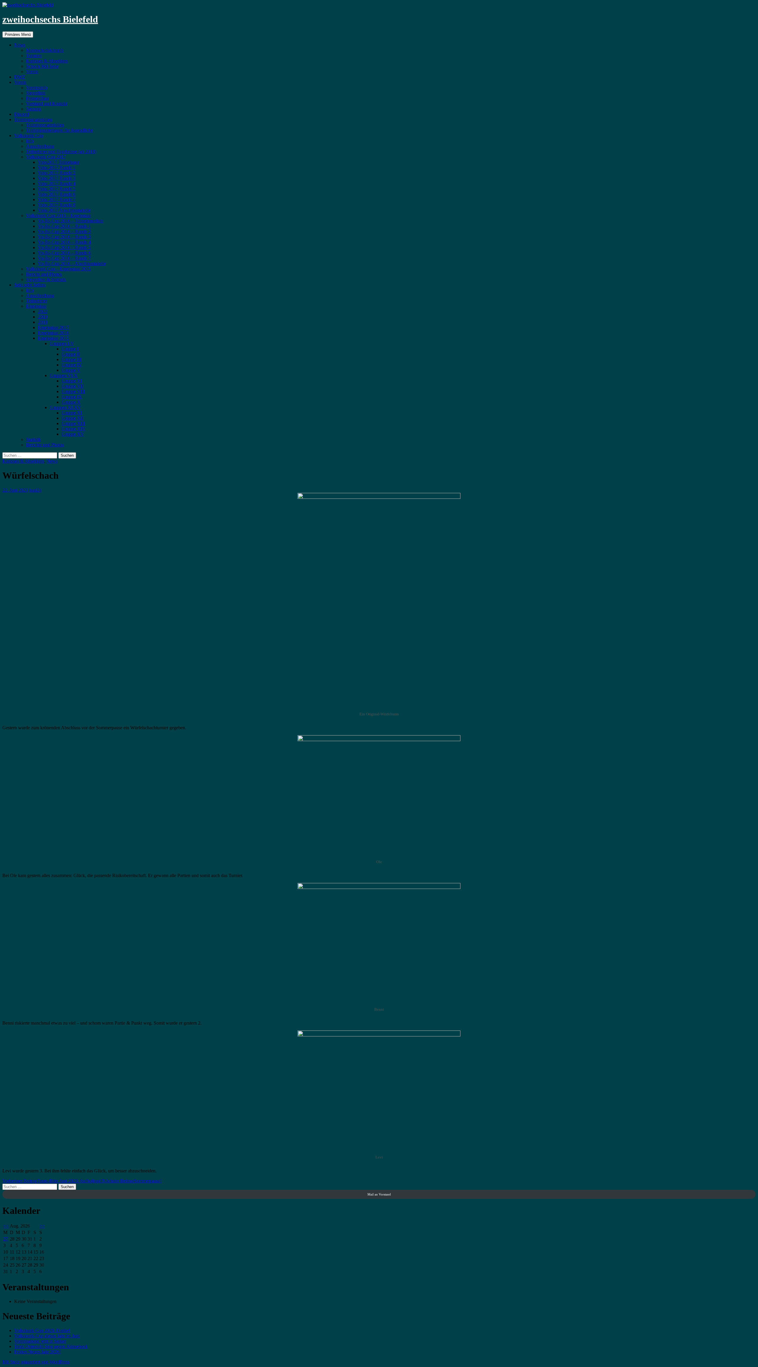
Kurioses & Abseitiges (47, 60)
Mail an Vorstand (379, 1194)
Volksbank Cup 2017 (46, 156)
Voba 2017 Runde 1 (57, 167)
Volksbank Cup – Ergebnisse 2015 (58, 268)
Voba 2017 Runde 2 (57, 172)
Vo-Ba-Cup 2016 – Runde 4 (64, 242)
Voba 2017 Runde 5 (57, 188)
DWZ (19, 76)
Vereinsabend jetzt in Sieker (40, 1341)
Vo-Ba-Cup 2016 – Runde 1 (64, 226)
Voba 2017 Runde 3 (57, 178)
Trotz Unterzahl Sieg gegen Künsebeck (51, 1346)
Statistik (33, 439)
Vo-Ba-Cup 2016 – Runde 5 (64, 247)
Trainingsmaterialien (33, 119)
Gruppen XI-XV (65, 407)
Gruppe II (71, 354)
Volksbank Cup (28, 135)
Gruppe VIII (73, 391)
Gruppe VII (72, 386)
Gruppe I (70, 348)
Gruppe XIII (73, 423)
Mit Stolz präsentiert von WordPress (36, 1361)
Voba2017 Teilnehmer (58, 162)
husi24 (35, 490)
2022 (42, 311)
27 (5, 1238)
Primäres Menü (18, 34)
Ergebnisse (36, 306)
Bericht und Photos (44, 274)
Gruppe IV (72, 364)
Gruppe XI (72, 412)
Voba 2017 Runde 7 (57, 199)
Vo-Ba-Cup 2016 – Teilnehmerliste (70, 220)
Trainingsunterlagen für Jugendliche (59, 130)
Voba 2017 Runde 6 (57, 194)
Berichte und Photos (45, 444)
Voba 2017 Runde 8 (57, 204)
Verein (32, 71)
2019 (42, 316)
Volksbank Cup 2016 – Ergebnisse (58, 215)
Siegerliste (35, 92)
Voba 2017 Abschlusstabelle (64, 210)
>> (42, 1225)
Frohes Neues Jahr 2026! (37, 1351)
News (19, 44)
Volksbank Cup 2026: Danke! (42, 1330)
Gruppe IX (72, 396)
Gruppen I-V (62, 343)
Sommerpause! (132, 1180)
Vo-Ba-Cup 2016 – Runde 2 (64, 231)
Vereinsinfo (36, 87)
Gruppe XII (72, 418)
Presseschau (37, 98)
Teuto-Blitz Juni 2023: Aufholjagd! (52, 1180)
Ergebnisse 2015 (53, 338)
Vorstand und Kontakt (46, 103)
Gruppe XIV (74, 428)
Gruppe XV (73, 434)
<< (6, 1225)
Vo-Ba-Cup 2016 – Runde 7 (64, 258)
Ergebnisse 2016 (53, 332)
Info (30, 140)
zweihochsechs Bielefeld (50, 19)
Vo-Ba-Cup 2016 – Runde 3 (64, 236)
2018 (42, 322)
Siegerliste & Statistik (46, 279)
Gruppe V (71, 370)
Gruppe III (71, 359)
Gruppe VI (72, 380)
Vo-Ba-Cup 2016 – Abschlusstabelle (72, 263)
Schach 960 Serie (42, 66)
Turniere (34, 55)
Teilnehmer (36, 300)
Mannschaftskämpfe (45, 50)
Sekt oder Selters (30, 284)
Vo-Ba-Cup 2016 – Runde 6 (64, 252)
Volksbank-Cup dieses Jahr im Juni (47, 1335)
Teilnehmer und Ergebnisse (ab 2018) (61, 151)
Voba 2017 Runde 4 (57, 183)
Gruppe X (71, 402)
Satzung (33, 108)
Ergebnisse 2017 (53, 327)
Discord (21, 114)
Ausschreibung (40, 146)
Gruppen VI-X (64, 375)
